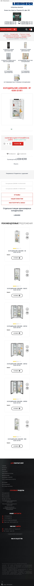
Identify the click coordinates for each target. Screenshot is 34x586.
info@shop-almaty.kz (17, 7)
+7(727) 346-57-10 (10, 24)
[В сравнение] (22, 154)
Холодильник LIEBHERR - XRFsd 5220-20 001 (17, 364)
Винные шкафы (5, 475)
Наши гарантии (17, 199)
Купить (16, 143)
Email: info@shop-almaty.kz (10, 520)
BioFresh (4, 469)
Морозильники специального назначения (9, 504)
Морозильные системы (7, 473)
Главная (4, 465)
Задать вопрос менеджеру (15, 534)
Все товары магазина (7, 486)
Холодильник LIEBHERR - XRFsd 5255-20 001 (17, 327)
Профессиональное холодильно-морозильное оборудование (9, 508)
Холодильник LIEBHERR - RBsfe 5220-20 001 (17, 289)
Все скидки (4, 482)
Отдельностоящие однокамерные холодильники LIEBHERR (18, 36)
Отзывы (17, 195)
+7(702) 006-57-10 (10, 22)
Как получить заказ (17, 203)
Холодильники (14, 34)
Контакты (4, 467)
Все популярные (6, 484)
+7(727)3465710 (8, 518)
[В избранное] (12, 154)
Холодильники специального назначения (9, 501)
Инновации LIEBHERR (7, 477)
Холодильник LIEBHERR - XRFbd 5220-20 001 (17, 402)
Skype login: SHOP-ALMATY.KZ (11, 522)
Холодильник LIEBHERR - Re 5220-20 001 (17, 251)
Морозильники (5, 496)
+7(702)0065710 (8, 516)
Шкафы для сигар (6, 498)
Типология (4, 471)
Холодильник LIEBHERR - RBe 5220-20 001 (17, 439)
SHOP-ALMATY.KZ (20, 140)
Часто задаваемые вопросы (9, 479)
